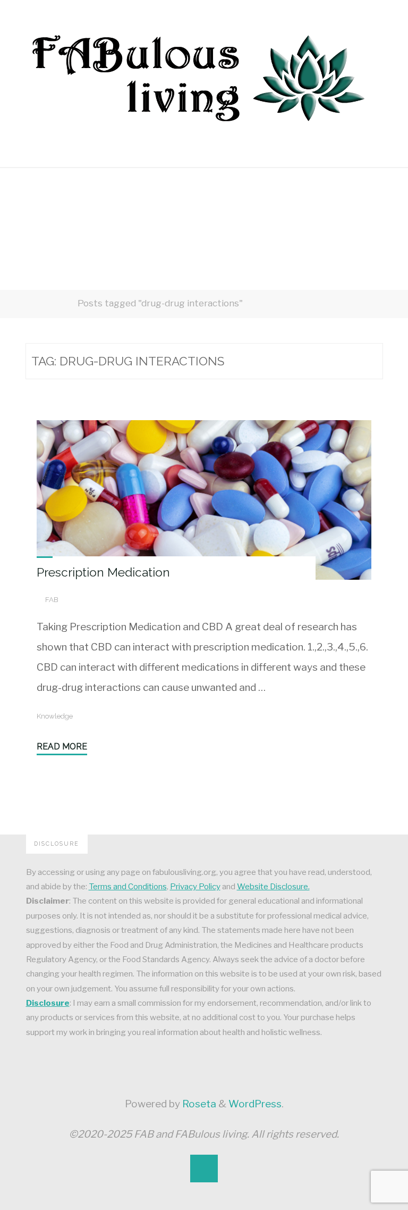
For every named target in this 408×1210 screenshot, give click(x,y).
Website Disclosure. (273, 886)
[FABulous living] (198, 77)
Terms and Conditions (128, 886)
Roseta (198, 1104)
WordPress (255, 1104)
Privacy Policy (195, 886)
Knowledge (55, 716)
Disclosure (48, 1003)
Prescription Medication (103, 572)
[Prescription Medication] (204, 500)
